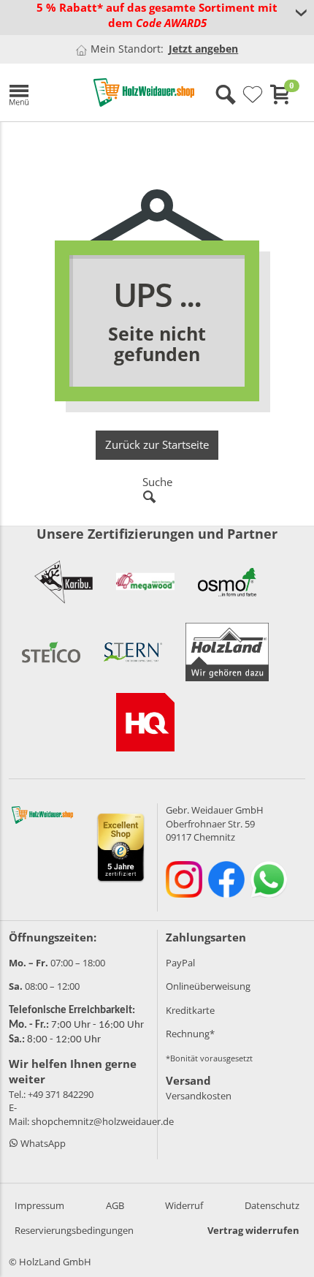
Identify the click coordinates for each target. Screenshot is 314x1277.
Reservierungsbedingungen (74, 1230)
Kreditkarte (190, 1010)
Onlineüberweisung (208, 986)
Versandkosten (198, 1095)
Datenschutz (272, 1205)
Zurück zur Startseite (157, 444)
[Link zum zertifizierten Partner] (63, 582)
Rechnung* (190, 1033)
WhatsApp (42, 1143)
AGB (115, 1205)
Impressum (39, 1205)
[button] (40, 92)
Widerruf (184, 1205)
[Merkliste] (252, 95)
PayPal (180, 962)
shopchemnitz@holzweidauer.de (102, 1121)
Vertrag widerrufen (253, 1230)
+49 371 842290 (60, 1094)
